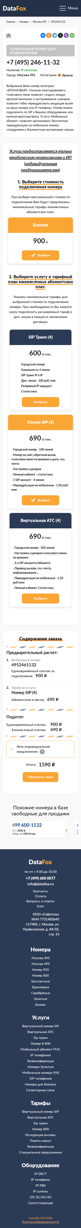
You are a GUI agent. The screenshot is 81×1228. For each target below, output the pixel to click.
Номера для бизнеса (40, 1084)
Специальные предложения (40, 1152)
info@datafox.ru (40, 884)
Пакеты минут (41, 1140)
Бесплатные (40, 981)
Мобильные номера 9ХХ (40, 1072)
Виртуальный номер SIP (40, 1026)
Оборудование (40, 1165)
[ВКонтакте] (42, 35)
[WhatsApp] (72, 35)
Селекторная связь (40, 1090)
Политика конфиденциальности (40, 1222)
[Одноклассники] (48, 35)
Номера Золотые (41, 1067)
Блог (40, 906)
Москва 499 (41, 964)
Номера (40, 949)
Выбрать (40, 402)
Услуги (40, 1018)
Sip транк (40, 1037)
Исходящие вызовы (40, 1135)
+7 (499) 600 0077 (40, 878)
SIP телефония (40, 1078)
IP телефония (40, 1055)
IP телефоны (40, 1179)
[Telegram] (54, 35)
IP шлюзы (40, 1191)
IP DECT (40, 1174)
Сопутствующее (40, 1203)
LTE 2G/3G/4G (41, 1197)
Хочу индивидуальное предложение (33, 749)
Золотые (40, 999)
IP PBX (41, 1185)
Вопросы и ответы (40, 901)
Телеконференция (40, 1061)
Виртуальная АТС (40, 1032)
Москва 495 (41, 958)
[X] (60, 35)
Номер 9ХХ (40, 969)
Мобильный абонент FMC (40, 1049)
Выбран (43, 255)
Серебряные (40, 993)
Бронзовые (40, 987)
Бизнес (40, 1004)
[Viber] (66, 35)
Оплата (40, 896)
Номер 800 (40, 975)
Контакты (40, 891)
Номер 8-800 (40, 1043)
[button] (68, 829)
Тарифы (40, 1103)
